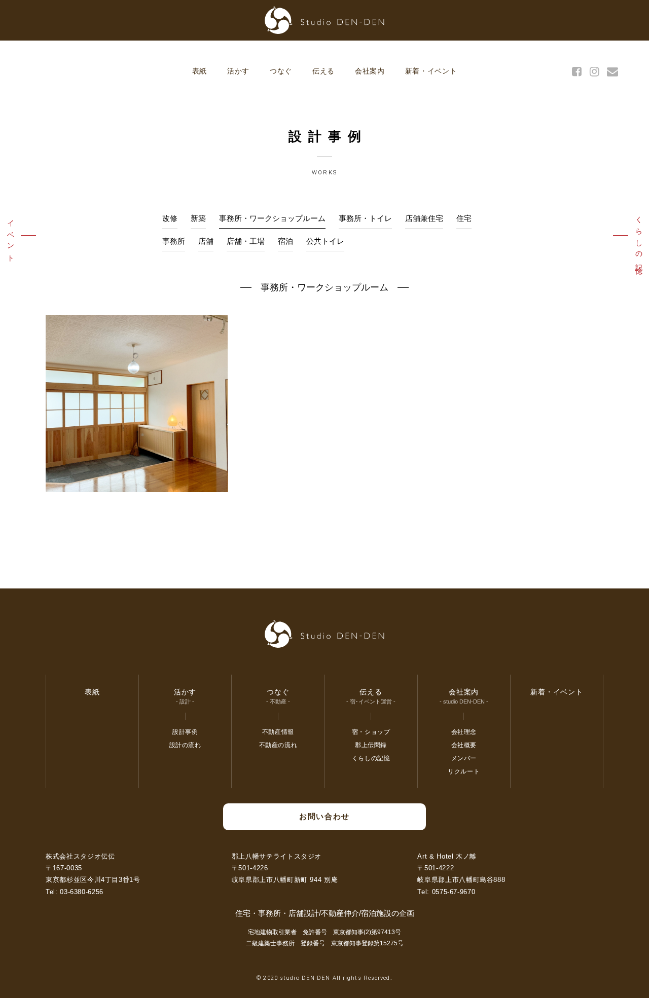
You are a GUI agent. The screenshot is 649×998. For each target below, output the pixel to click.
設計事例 (185, 731)
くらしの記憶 (639, 238)
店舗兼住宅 (424, 218)
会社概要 (464, 745)
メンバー (464, 758)
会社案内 (370, 71)
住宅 (464, 218)
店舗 (205, 241)
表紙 (199, 71)
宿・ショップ (371, 731)
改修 (169, 218)
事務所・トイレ (365, 218)
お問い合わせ (324, 816)
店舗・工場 (246, 241)
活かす (238, 71)
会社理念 (464, 731)
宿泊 (285, 241)
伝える (323, 71)
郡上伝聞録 (371, 745)
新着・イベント (431, 71)
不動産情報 (278, 731)
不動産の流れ (278, 745)
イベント (11, 238)
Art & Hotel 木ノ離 (447, 856)
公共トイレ (325, 241)
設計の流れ (185, 745)
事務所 (173, 241)
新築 (198, 218)
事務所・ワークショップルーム (272, 218)
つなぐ (281, 71)
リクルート (464, 771)
